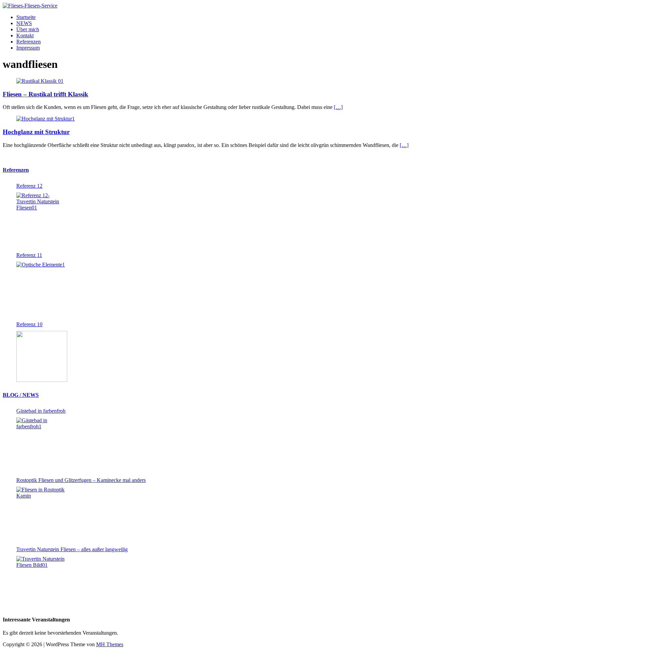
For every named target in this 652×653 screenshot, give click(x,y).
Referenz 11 (29, 255)
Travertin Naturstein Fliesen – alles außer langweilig (72, 549)
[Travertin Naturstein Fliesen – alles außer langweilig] (41, 581)
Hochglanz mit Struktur (36, 131)
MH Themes (109, 644)
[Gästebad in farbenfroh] (41, 442)
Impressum (28, 48)
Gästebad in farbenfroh (41, 411)
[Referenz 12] (41, 217)
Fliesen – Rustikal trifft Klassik (45, 94)
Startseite (26, 17)
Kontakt (25, 35)
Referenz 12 (29, 186)
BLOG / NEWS (21, 395)
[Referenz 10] (41, 356)
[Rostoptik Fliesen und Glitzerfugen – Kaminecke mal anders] (41, 512)
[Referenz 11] (41, 287)
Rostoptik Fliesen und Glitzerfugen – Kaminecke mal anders (81, 480)
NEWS (24, 23)
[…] (338, 107)
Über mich (27, 29)
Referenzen (28, 41)
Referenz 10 (29, 324)
